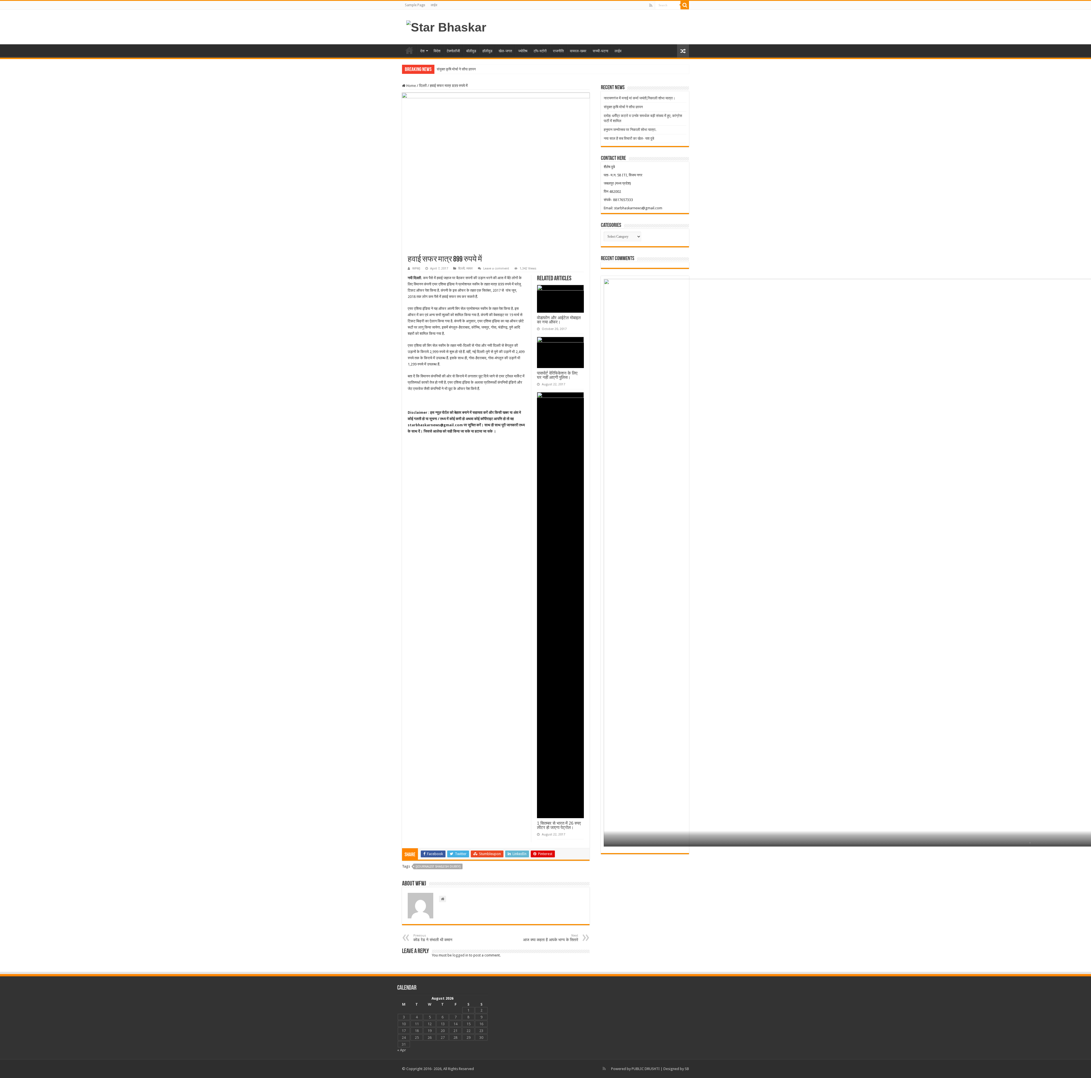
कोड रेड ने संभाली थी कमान (432, 938)
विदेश (437, 51)
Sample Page (415, 5)
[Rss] (651, 5)
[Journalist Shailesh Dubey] (438, 866)
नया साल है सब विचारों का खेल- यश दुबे (629, 138)
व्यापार (469, 268)
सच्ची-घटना (600, 51)
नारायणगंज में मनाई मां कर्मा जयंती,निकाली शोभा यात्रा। (639, 98)
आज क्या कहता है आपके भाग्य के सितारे (550, 938)
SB (687, 1069)
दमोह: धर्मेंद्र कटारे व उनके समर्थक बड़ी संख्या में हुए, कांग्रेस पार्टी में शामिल (485, 69)
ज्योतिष (522, 51)
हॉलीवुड (487, 51)
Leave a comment (496, 268)
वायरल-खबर (578, 51)
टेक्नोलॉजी (453, 51)
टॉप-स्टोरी (540, 51)
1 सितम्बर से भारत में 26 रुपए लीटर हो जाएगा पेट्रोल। (559, 825)
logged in (460, 955)
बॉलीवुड (471, 51)
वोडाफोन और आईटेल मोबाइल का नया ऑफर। (559, 319)
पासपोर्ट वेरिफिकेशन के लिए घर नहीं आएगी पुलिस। (557, 375)
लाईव (434, 5)
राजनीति (558, 51)
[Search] (684, 5)
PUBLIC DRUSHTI (646, 1069)
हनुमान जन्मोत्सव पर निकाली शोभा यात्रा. (630, 130)
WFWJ (416, 268)
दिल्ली (423, 85)
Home (410, 85)
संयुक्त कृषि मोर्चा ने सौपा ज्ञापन (623, 107)
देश (422, 51)
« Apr (401, 1050)
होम (409, 50)
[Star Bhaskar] (446, 26)
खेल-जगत (505, 51)
